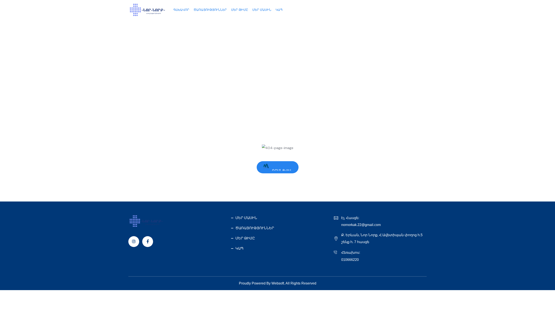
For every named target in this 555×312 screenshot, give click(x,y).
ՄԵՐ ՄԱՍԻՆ (261, 9)
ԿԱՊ (279, 9)
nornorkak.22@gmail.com (361, 225)
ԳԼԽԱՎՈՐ (181, 9)
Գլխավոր (138, 84)
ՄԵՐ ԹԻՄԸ (239, 9)
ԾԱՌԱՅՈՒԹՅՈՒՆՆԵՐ (210, 9)
